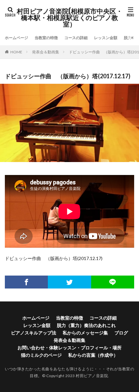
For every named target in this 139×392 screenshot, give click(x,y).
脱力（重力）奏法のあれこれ (86, 325)
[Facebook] (26, 282)
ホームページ (16, 37)
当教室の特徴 (46, 37)
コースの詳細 (76, 37)
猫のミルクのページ (41, 355)
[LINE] (112, 282)
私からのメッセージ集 (85, 332)
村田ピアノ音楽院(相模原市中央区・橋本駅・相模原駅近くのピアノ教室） (70, 17)
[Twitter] (69, 282)
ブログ (121, 332)
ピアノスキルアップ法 (33, 332)
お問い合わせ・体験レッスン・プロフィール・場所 (69, 347)
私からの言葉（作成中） (93, 355)
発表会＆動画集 (45, 51)
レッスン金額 (105, 37)
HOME (16, 51)
